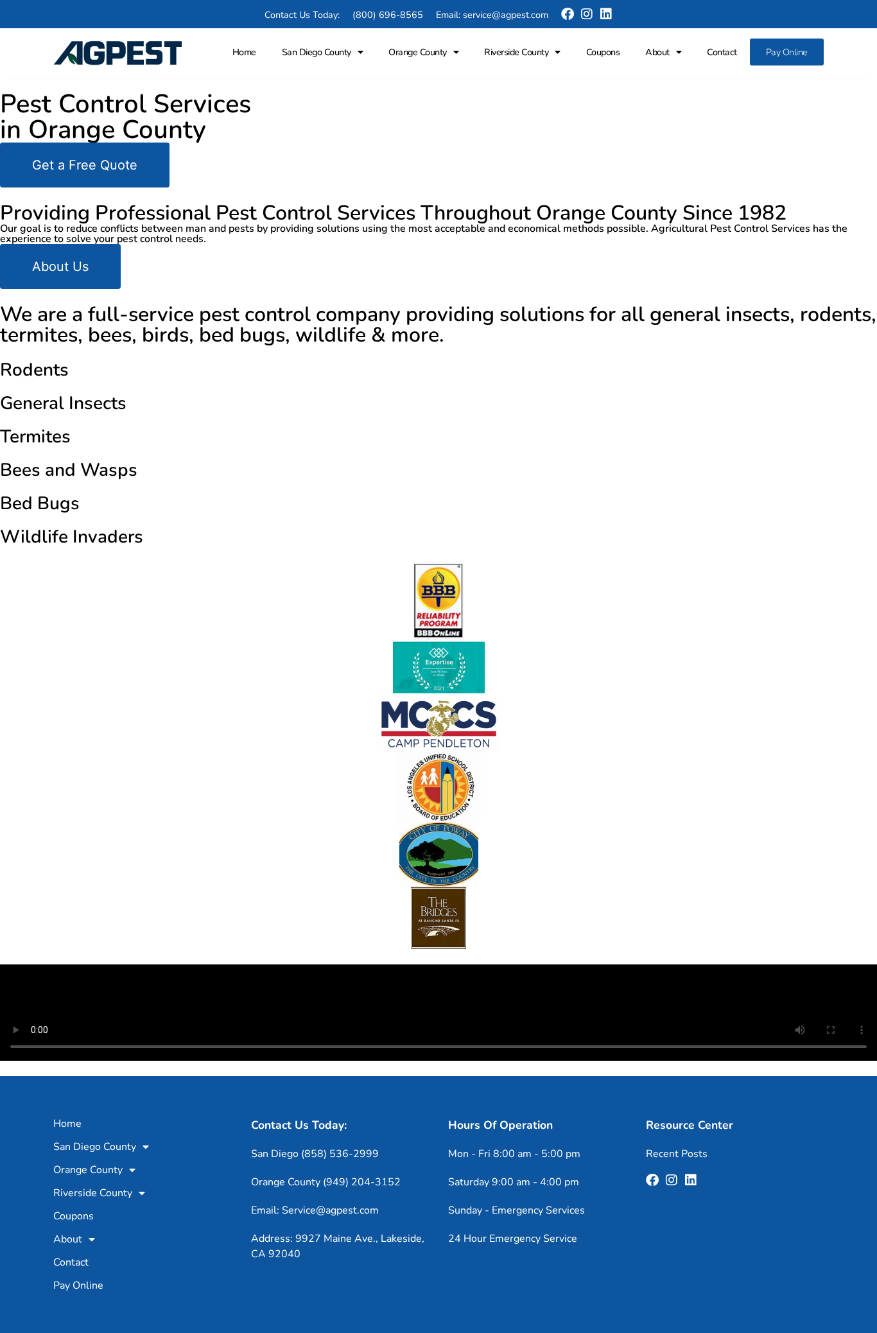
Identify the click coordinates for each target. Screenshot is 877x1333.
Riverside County (516, 52)
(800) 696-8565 (387, 14)
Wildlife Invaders (71, 537)
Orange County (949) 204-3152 (326, 1182)
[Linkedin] (606, 14)
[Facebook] (567, 14)
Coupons (603, 52)
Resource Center (689, 1125)
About (657, 52)
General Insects (63, 403)
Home (244, 52)
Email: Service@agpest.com (315, 1210)
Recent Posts (677, 1154)
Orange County (417, 52)
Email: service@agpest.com (492, 14)
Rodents (34, 370)
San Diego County (316, 52)
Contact (722, 52)
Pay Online (787, 52)
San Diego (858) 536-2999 (315, 1154)
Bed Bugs (40, 503)
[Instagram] (586, 14)
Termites (35, 436)
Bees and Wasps (68, 470)
